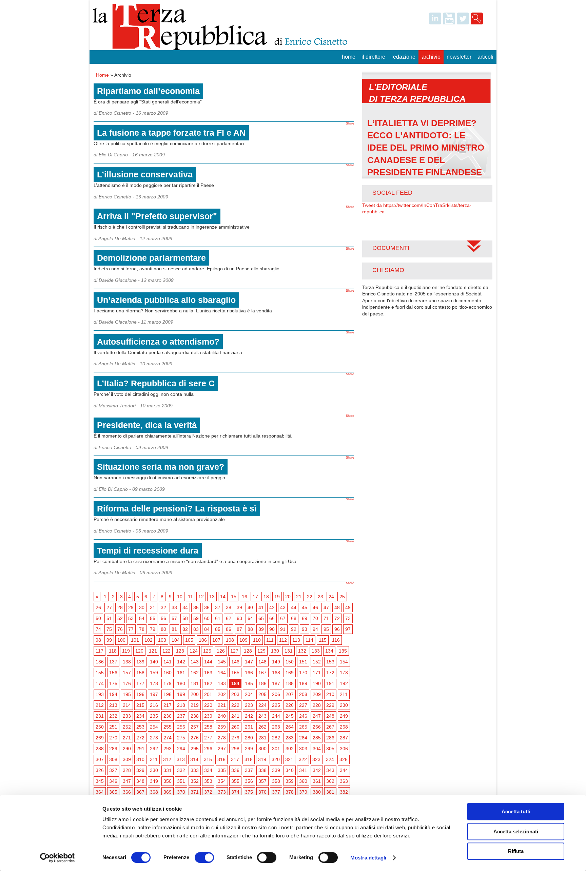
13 (212, 596)
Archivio (431, 57)
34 (185, 607)
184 (235, 683)
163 (208, 672)
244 (276, 716)
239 (208, 716)
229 (330, 705)
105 (189, 640)
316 (221, 759)
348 (140, 781)
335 (222, 770)
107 (216, 640)
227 (303, 705)
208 (303, 694)
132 (302, 651)
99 (109, 640)
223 (249, 705)
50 (98, 618)
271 (127, 737)
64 (250, 618)
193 (100, 694)
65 (261, 618)
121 (153, 651)
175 (113, 683)
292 (154, 748)
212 (100, 705)
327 (113, 770)
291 (140, 748)
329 (140, 770)
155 (100, 672)
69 (304, 618)
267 (330, 727)
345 (100, 781)
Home (348, 57)
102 (148, 640)
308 (113, 759)
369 (167, 792)
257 (195, 727)
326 (100, 770)
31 (152, 607)
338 (262, 770)
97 (348, 629)
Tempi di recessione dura (147, 550)
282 (276, 737)
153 (330, 661)
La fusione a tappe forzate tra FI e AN (171, 132)
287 (344, 737)
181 (195, 683)
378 (290, 792)
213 (113, 705)
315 (208, 759)
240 (222, 716)
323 (316, 759)
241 (235, 716)
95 (326, 629)
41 (261, 607)
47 (326, 607)
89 (261, 629)
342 (317, 770)
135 (343, 651)
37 (217, 607)
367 (140, 792)
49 (348, 607)
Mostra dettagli (368, 857)
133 (316, 651)
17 (255, 596)
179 (167, 683)
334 (208, 770)
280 (249, 737)
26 (98, 607)
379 (303, 792)
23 (320, 596)
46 (315, 607)
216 (154, 705)
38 (228, 607)
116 (336, 640)
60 (207, 618)
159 (154, 672)
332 (181, 770)
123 (180, 651)
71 (326, 618)
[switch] (204, 857)
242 (249, 716)
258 (208, 727)
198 (167, 694)
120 (139, 651)
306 (344, 748)
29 (131, 607)
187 (276, 683)
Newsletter (459, 57)
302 (290, 748)
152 (317, 661)
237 (181, 716)
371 (195, 792)
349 (154, 781)
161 (181, 672)
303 (303, 748)
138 (127, 661)
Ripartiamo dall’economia (148, 91)
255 (167, 727)
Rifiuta (516, 851)
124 (194, 651)
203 (235, 694)
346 (113, 781)
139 (140, 661)
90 (272, 629)
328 (127, 770)
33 (174, 607)
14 (223, 596)
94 (315, 629)
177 (140, 683)
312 (167, 759)
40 (250, 607)
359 (290, 781)
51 (109, 618)
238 (195, 716)
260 (235, 727)
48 (337, 607)
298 (235, 748)
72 (337, 618)
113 (296, 640)
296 (208, 748)
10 (179, 596)
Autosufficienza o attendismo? (158, 341)
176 (127, 683)
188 (290, 683)
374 (235, 792)
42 (272, 607)
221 (222, 705)
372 (208, 792)
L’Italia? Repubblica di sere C (156, 383)
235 (154, 716)
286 (330, 737)
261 (249, 727)
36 (207, 607)
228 (317, 705)
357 (262, 781)
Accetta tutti (516, 811)
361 (317, 781)
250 (100, 727)
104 (176, 640)
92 (293, 629)
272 (140, 737)
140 (154, 661)
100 (121, 640)
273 (154, 737)
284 (303, 737)
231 (100, 716)
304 (317, 748)
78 (141, 629)
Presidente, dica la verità (147, 425)
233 (127, 716)
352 (195, 781)
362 (330, 781)
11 (190, 596)
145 (222, 661)
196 (140, 694)
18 (266, 596)
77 (131, 629)
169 (290, 672)
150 (290, 661)
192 (344, 683)
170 (303, 672)
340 (290, 770)
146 (235, 661)
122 (166, 651)
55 (152, 618)
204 (249, 694)
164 (222, 672)
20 (288, 596)
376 (262, 792)
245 (290, 716)
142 (181, 661)
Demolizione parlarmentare (151, 258)
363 (344, 781)
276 (195, 737)
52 (120, 618)
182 (208, 683)
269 (100, 737)
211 (344, 694)
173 (344, 672)
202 (222, 694)
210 (330, 694)
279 (235, 737)
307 (100, 759)
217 (167, 705)
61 (217, 618)
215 (140, 705)
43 (283, 607)
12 (201, 596)
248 (330, 716)
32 (163, 607)
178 (154, 683)
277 (208, 737)
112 (283, 640)
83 (196, 629)
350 (167, 781)
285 (317, 737)
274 (167, 737)
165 (235, 672)
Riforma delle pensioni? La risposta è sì (177, 508)
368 (154, 792)
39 (239, 607)
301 (276, 748)
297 (222, 748)
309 (127, 759)
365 (113, 792)
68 (293, 618)
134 (329, 651)
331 (167, 770)
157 (127, 672)
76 (120, 629)
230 (344, 705)
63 (239, 618)
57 (174, 618)
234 (140, 716)
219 (195, 705)
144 (208, 661)
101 (135, 640)
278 (222, 737)
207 (290, 694)
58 (185, 618)
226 (290, 705)
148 (262, 661)
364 (100, 792)
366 (127, 792)
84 (207, 629)
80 (163, 629)
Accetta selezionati (515, 831)
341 (303, 770)
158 (140, 672)
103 (162, 640)
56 (163, 618)
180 (181, 683)
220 (208, 705)
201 (208, 694)
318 (249, 759)
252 (127, 727)
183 (222, 683)
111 (270, 640)
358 (276, 781)
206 (276, 694)
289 (113, 748)
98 (98, 640)
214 (127, 705)
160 (167, 672)
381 (330, 792)
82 (185, 629)
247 (317, 716)
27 (109, 607)
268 (344, 727)
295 (195, 748)
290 (127, 748)
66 (272, 618)
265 (303, 727)
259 (222, 727)
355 (235, 781)
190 (317, 683)
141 (167, 661)
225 (276, 705)
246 (303, 716)
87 (239, 629)
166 (249, 672)
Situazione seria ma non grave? (160, 466)
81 (174, 629)
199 (181, 694)
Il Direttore (373, 57)
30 (141, 607)
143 (195, 661)
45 (304, 607)
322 (303, 759)
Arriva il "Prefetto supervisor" (157, 216)
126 (221, 651)
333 (195, 770)
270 (113, 737)
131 (289, 651)
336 (235, 770)
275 (181, 737)
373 (222, 792)
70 (315, 618)
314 (194, 759)
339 (276, 770)
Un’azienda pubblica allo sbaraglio (166, 300)
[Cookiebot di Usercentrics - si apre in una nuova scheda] (57, 858)
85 (217, 629)
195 (127, 694)
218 (181, 705)
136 (100, 661)
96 (337, 629)
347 (127, 781)
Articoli (485, 57)
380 (317, 792)
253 (140, 727)
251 (113, 727)
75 (109, 629)
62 (228, 618)
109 (243, 640)
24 (331, 596)
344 (344, 770)
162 (195, 672)
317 (235, 759)
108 (230, 640)
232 (113, 716)
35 (196, 607)
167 (262, 672)
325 (343, 759)
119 (126, 651)
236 (167, 716)
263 (276, 727)
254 (154, 727)
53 (131, 618)
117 (99, 651)
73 (348, 618)
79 (152, 629)
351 (181, 781)
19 (277, 596)
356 (249, 781)
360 (303, 781)
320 (276, 759)
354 (222, 781)
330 (154, 770)
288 (100, 748)
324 (330, 759)
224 (262, 705)
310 (140, 759)
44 (293, 607)
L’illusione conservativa (145, 174)
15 (233, 596)
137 (113, 661)
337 (249, 770)
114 (309, 640)
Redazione (403, 57)
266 (317, 727)
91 (283, 629)
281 (262, 737)
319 (262, 759)
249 (344, 716)
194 (113, 694)
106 (203, 640)
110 (257, 640)
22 (309, 596)
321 (289, 759)
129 (261, 651)
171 (317, 672)
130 (275, 651)
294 (181, 748)
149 (276, 661)
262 (262, 727)
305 (330, 748)
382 (344, 792)
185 (249, 683)
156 (113, 672)
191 (330, 683)
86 (228, 629)
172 (330, 672)
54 (141, 618)
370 (181, 792)
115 (323, 640)
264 (290, 727)
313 (181, 759)
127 (234, 651)
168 (276, 672)
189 (303, 683)
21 (298, 596)
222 (235, 705)
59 (196, 618)
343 (330, 770)
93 (304, 629)
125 (207, 651)
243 (262, 716)
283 (290, 737)
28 (120, 607)
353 (208, 781)
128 (248, 651)
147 (249, 661)
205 (262, 694)
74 (98, 629)
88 (250, 629)
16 (244, 596)
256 (181, 727)
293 (167, 748)
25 (342, 596)
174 (100, 683)
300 (262, 748)
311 (154, 759)
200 (195, 694)
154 (344, 661)
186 (262, 683)
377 (276, 792)
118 (113, 651)
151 (303, 661)
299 (249, 748)
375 (249, 792)
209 (317, 694)
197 (154, 694)
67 (283, 618)
